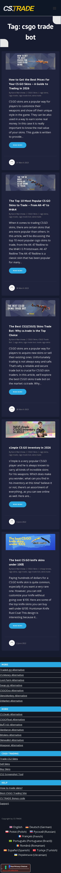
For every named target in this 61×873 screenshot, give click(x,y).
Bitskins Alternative (10, 734)
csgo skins (44, 92)
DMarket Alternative (11, 700)
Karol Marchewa (18, 92)
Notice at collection (10, 870)
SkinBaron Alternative (12, 729)
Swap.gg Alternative (11, 685)
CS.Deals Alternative (11, 714)
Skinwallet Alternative (12, 740)
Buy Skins (5, 769)
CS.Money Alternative (12, 675)
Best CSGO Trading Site (13, 793)
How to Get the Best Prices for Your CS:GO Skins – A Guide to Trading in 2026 (29, 84)
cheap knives (45, 569)
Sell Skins (5, 763)
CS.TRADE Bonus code (12, 798)
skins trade (36, 95)
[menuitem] (16, 827)
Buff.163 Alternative (11, 724)
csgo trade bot (25, 95)
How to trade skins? (11, 788)
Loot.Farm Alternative (12, 680)
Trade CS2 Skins (9, 758)
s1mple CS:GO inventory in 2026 (30, 447)
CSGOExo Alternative (12, 690)
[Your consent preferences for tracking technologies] (6, 867)
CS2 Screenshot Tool (11, 774)
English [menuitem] (17, 827)
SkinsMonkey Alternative (13, 695)
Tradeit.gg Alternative (12, 669)
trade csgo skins (43, 342)
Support (4, 803)
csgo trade (13, 95)
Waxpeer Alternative (11, 745)
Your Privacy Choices (18, 866)
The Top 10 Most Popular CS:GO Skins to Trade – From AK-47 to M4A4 (29, 205)
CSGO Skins (32, 92)
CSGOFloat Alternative (12, 719)
